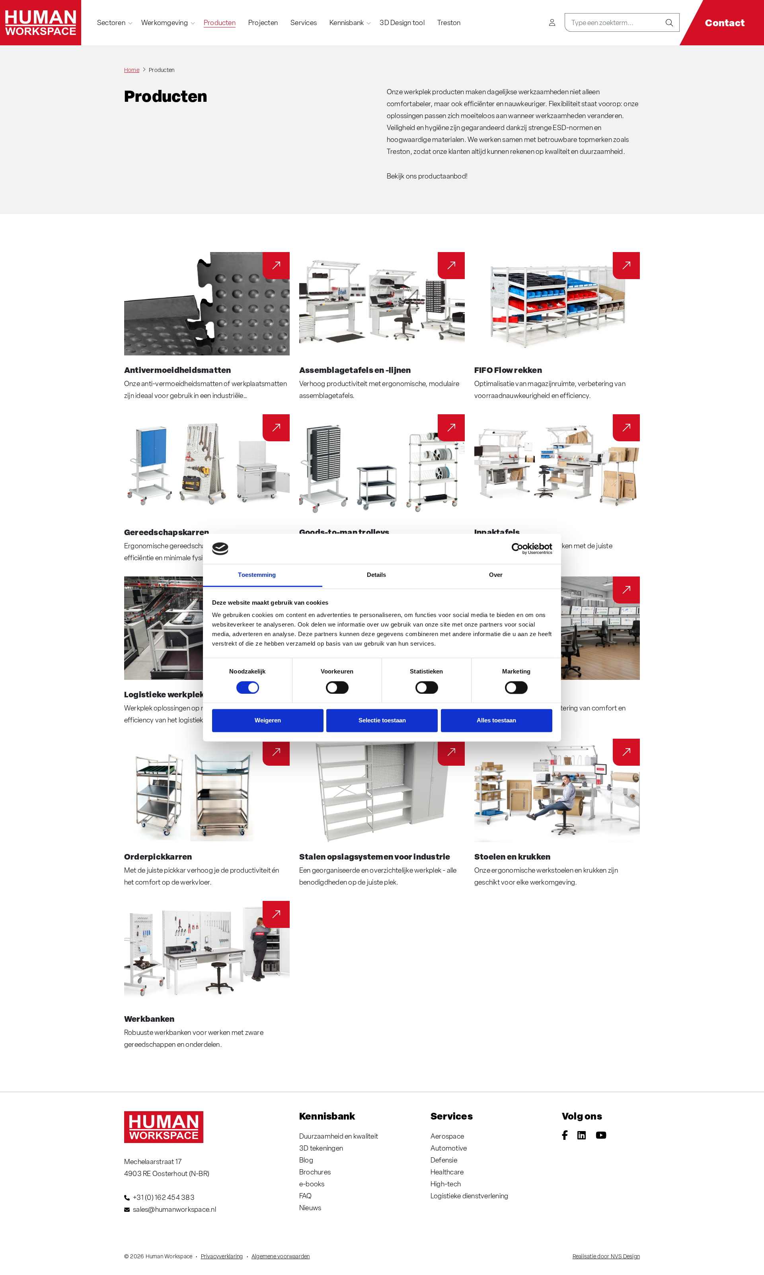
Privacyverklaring (222, 1256)
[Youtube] (601, 1136)
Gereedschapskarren (166, 532)
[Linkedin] (581, 1136)
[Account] (552, 22)
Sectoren (111, 22)
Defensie (444, 1159)
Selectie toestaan (382, 720)
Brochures (315, 1171)
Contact (725, 22)
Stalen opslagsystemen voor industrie (374, 856)
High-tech (446, 1183)
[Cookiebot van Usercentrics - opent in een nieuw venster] (517, 549)
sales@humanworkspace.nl (174, 1209)
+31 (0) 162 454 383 (164, 1197)
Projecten (263, 22)
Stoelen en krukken (512, 856)
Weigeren (268, 720)
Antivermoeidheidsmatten (177, 369)
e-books (312, 1183)
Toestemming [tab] (257, 575)
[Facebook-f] (565, 1136)
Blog (306, 1159)
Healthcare (447, 1171)
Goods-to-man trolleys (344, 532)
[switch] (337, 687)
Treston (449, 22)
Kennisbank (346, 22)
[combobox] (612, 22)
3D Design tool (402, 22)
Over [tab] (496, 575)
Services (303, 22)
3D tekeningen (321, 1148)
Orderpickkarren (158, 856)
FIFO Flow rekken (508, 369)
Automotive (449, 1148)
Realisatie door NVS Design (606, 1256)
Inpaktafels (497, 532)
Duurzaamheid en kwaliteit (338, 1136)
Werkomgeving (164, 22)
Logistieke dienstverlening (469, 1195)
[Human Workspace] (40, 22)
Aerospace (447, 1136)
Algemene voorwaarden (280, 1256)
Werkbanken (149, 1018)
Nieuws (310, 1207)
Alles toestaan (496, 720)
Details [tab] (376, 575)
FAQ (305, 1195)
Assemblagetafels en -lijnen (355, 369)
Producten (220, 22)
